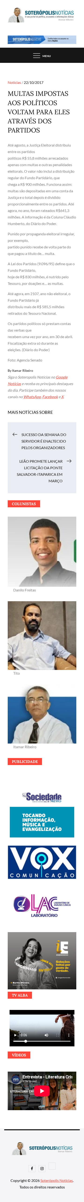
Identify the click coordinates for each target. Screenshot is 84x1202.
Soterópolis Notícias (56, 1180)
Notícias (14, 82)
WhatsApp (32, 396)
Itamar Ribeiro (22, 370)
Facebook (50, 396)
